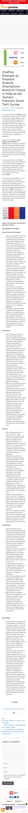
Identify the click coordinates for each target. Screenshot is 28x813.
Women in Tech (5, 13)
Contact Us (18, 801)
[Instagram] (15, 797)
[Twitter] (13, 797)
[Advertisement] (14, 29)
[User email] (14, 713)
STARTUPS (11, 11)
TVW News (18, 720)
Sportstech (14, 13)
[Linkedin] (18, 797)
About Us (9, 801)
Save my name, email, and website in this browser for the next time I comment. (14, 776)
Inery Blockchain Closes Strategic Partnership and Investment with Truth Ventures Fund (13, 731)
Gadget (6, 720)
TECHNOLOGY (20, 11)
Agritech (21, 13)
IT (4, 718)
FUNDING (3, 11)
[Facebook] (10, 797)
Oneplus (11, 720)
